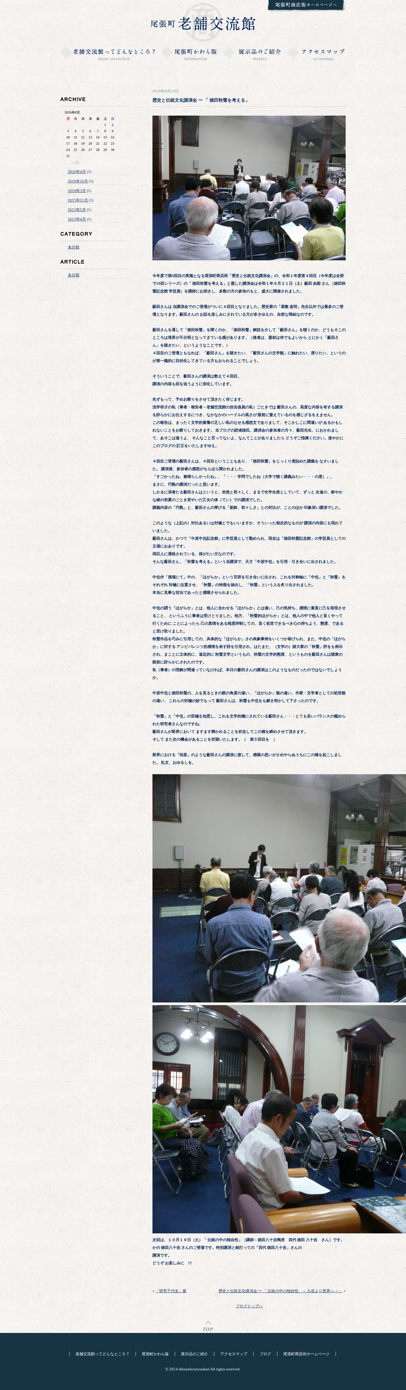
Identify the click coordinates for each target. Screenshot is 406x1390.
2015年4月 (77, 219)
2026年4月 (77, 171)
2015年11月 (78, 200)
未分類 (73, 247)
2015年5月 (77, 209)
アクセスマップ (233, 1354)
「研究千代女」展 (170, 1291)
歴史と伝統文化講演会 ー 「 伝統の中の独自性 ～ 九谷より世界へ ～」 (280, 1291)
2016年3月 (77, 190)
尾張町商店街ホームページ (306, 1354)
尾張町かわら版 (155, 1354)
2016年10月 (78, 181)
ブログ (265, 1354)
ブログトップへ (249, 1306)
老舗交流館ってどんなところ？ (102, 1354)
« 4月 (75, 162)
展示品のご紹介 (194, 1354)
